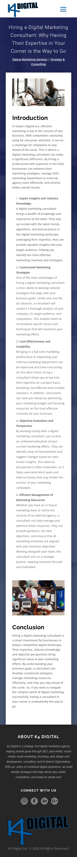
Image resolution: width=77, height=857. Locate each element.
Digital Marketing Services (29, 59)
